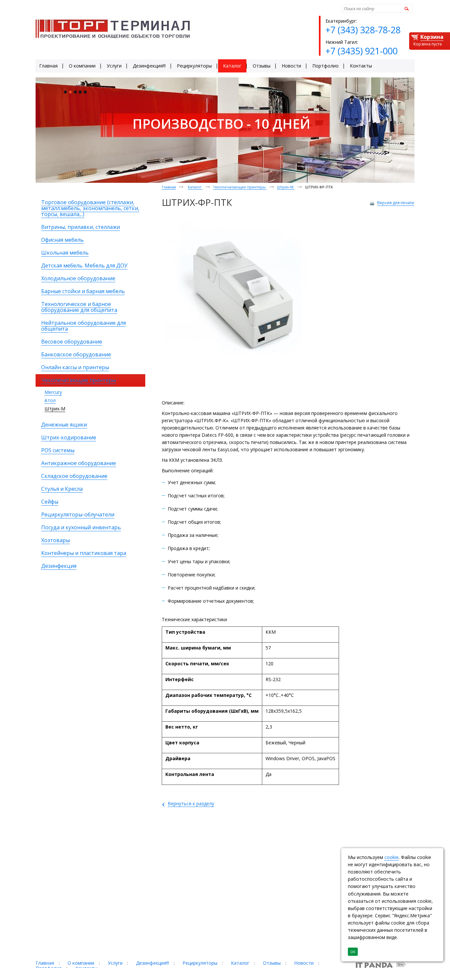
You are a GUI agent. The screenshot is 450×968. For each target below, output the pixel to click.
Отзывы (272, 963)
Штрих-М (54, 408)
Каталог (195, 186)
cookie (391, 857)
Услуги (115, 963)
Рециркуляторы (200, 963)
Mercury (53, 392)
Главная (169, 186)
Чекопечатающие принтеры (240, 186)
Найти (406, 8)
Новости (304, 963)
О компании (81, 963)
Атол (50, 400)
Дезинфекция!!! (152, 963)
